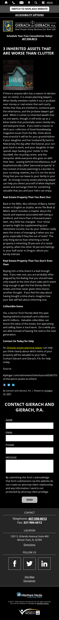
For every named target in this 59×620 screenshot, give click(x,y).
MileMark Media (43, 603)
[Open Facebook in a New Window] (14, 563)
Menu (50, 2)
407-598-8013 (29, 39)
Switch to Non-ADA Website (29, 8)
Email (21, 2)
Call (13, 2)
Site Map (29, 577)
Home (6, 2)
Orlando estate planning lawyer (24, 347)
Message (11, 457)
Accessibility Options (29, 15)
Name (9, 420)
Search (35, 2)
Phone (10, 445)
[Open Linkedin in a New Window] (44, 563)
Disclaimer (29, 581)
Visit (29, 2)
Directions (29, 544)
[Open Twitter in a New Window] (29, 563)
